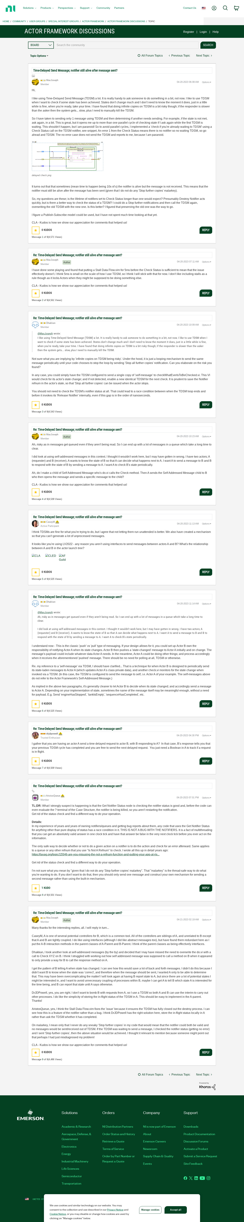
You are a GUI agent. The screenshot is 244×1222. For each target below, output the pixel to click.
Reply (206, 230)
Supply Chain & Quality (158, 1156)
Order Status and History (118, 1134)
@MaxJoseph (45, 333)
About (147, 1134)
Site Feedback (193, 1163)
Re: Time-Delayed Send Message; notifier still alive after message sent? (77, 255)
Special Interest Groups (63, 21)
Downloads (191, 1126)
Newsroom (150, 1149)
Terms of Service (113, 1149)
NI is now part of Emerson (159, 1126)
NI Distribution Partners (117, 1126)
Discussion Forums (196, 1141)
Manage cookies (150, 1209)
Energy (66, 1154)
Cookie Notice (58, 1214)
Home (6, 21)
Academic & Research (76, 1126)
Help (216, 31)
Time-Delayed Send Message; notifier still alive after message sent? (75, 70)
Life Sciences (70, 1168)
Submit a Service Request (200, 1156)
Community (19, 21)
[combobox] (126, 45)
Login (203, 31)
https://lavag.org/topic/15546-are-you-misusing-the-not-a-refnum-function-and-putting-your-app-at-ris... (96, 854)
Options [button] (206, 82)
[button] (67, 156)
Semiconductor (72, 1176)
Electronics (69, 1146)
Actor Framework (93, 21)
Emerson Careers (154, 1141)
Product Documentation (199, 1134)
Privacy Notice (115, 1209)
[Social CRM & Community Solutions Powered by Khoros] (207, 1085)
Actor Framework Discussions (126, 21)
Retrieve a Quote (113, 1141)
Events (147, 1163)
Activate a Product (196, 1149)
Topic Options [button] (38, 55)
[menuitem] (29, 9)
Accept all (175, 1209)
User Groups (37, 21)
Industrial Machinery (75, 1161)
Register (188, 31)
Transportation (71, 1183)
